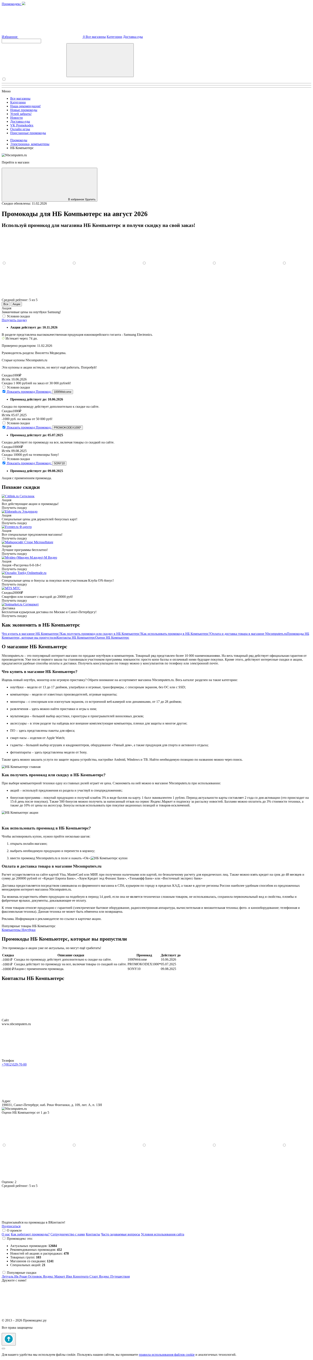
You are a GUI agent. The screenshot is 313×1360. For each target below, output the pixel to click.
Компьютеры (12, 930)
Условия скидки (18, 316)
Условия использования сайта (162, 1234)
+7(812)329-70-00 (14, 1064)
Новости (16, 117)
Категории (114, 37)
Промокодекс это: (20, 1238)
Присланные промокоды (28, 133)
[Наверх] (9, 1339)
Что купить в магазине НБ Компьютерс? (31, 634)
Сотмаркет (31, 604)
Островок (35, 1276)
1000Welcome (62, 391)
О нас (6, 1234)
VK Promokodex (21, 125)
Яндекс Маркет (54, 1276)
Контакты (93, 1234)
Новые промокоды (23, 110)
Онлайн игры (20, 129)
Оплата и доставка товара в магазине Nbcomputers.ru (248, 634)
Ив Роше (21, 1276)
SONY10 (59, 463)
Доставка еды (133, 37)
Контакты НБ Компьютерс (76, 637)
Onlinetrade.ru (36, 573)
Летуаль (8, 1276)
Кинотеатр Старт (86, 1276)
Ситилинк (27, 496)
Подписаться (11, 1226)
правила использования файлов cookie (167, 1354)
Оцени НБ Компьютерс (112, 637)
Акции (16, 304)
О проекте (14, 1230)
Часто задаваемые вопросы (120, 1234)
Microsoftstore (43, 542)
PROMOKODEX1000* (67, 427)
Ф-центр (25, 527)
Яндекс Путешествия (114, 1276)
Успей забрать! (21, 114)
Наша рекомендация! (25, 106)
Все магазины (96, 37)
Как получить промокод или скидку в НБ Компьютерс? (100, 634)
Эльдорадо (29, 511)
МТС (16, 588)
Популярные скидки (21, 1272)
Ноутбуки (29, 930)
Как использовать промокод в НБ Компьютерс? (175, 634)
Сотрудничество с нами (67, 1234)
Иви (69, 1276)
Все (5, 304)
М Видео (50, 557)
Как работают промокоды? (30, 1234)
